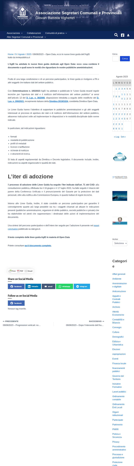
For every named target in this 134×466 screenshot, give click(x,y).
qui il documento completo (38, 245)
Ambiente (116, 279)
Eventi (115, 359)
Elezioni (116, 349)
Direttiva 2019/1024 (58, 101)
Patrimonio (117, 425)
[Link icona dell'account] (128, 35)
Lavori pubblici (119, 392)
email (50, 286)
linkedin (35, 286)
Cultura (115, 332)
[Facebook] (122, 35)
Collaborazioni (34, 33)
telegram (83, 286)
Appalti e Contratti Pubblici (116, 299)
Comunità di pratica (54, 33)
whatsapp (66, 286)
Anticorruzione (119, 291)
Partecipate (117, 420)
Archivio (116, 307)
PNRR (115, 429)
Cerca (114, 54)
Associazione (13, 33)
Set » (123, 137)
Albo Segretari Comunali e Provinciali (25, 37)
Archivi (115, 239)
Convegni (116, 327)
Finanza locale (119, 363)
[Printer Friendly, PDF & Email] (20, 271)
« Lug (116, 137)
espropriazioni (119, 354)
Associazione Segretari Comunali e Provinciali (78, 13)
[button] (21, 33)
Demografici (118, 337)
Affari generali (118, 274)
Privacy (115, 442)
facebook (18, 286)
